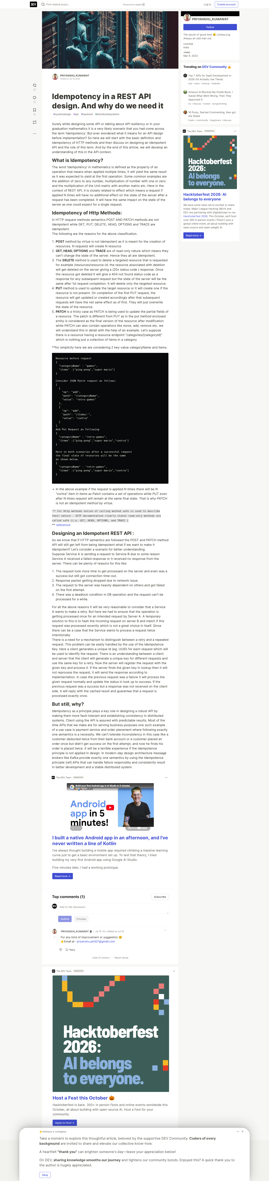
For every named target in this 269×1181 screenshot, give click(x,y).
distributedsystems (107, 114)
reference (63, 525)
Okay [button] (45, 1174)
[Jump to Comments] (35, 99)
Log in (207, 4)
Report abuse (121, 957)
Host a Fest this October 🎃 (84, 1098)
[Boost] (35, 122)
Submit (65, 918)
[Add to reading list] (35, 111)
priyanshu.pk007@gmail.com (96, 941)
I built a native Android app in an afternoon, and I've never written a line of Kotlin (110, 840)
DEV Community (214, 67)
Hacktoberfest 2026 (195, 216)
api (76, 114)
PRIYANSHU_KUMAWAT (74, 75)
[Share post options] (34, 133)
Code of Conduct (101, 957)
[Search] (43, 4)
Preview (81, 918)
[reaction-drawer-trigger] (35, 87)
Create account (226, 4)
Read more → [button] (62, 876)
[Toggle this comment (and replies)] (55, 936)
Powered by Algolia (132, 4)
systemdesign (62, 114)
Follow (210, 27)
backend (87, 114)
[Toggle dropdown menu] (166, 777)
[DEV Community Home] (33, 4)
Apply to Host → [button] (64, 1122)
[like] (60, 949)
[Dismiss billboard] (242, 1131)
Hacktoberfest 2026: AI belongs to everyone (204, 196)
